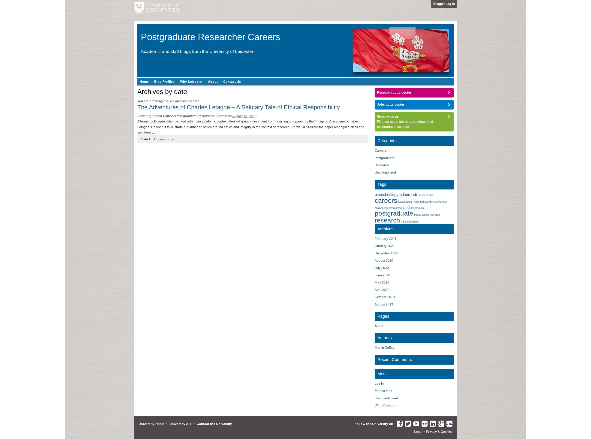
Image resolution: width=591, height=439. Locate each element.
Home (144, 81)
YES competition (410, 221)
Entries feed (383, 391)
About (213, 81)
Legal (418, 431)
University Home (151, 424)
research (387, 220)
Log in (379, 383)
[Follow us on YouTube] (415, 424)
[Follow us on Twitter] (407, 424)
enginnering (381, 208)
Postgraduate (384, 158)
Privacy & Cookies (439, 431)
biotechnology (386, 194)
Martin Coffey (162, 116)
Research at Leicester (394, 92)
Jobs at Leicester (390, 104)
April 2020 (382, 290)
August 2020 (384, 260)
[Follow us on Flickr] (423, 424)
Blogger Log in (444, 4)
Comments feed (386, 398)
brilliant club (408, 195)
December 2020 (386, 253)
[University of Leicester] (157, 10)
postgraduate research (427, 214)
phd (406, 207)
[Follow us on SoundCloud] (448, 424)
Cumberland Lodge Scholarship (415, 202)
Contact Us (232, 81)
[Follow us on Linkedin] (432, 424)
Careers (380, 150)
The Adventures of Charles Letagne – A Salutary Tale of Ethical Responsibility (238, 107)
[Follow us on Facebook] (398, 424)
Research (382, 165)
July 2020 (382, 268)
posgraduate (417, 208)
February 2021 (385, 239)
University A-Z (180, 424)
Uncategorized (164, 139)
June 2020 (382, 275)
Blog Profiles (164, 81)
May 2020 (382, 282)
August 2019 (384, 304)
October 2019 (385, 297)
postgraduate (394, 213)
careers (386, 200)
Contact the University (214, 424)
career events (426, 195)
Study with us (388, 116)
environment (395, 208)
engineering (440, 202)
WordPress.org (386, 405)
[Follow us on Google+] (440, 424)
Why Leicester (191, 81)
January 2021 (385, 246)
